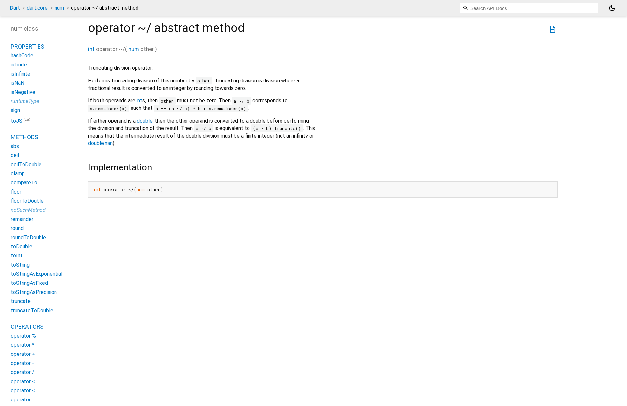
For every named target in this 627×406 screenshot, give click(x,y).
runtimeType (25, 101)
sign (15, 110)
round (17, 228)
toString (20, 265)
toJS (16, 121)
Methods (24, 137)
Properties (27, 46)
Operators (27, 326)
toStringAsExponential (36, 274)
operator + (23, 354)
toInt (17, 256)
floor (16, 192)
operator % (23, 336)
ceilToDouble (26, 164)
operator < (23, 381)
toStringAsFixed (29, 283)
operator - (22, 363)
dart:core (37, 8)
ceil (15, 155)
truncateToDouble (32, 310)
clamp (18, 173)
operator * (22, 345)
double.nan (100, 143)
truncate (21, 301)
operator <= (24, 390)
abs (15, 146)
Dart (15, 8)
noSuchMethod (28, 210)
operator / (22, 372)
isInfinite (20, 74)
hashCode (22, 55)
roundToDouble (28, 237)
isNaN (17, 83)
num (59, 8)
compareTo (24, 183)
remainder (22, 219)
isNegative (23, 92)
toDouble (21, 246)
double (145, 121)
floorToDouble (27, 201)
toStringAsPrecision (34, 292)
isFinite (19, 65)
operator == (24, 400)
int (91, 49)
